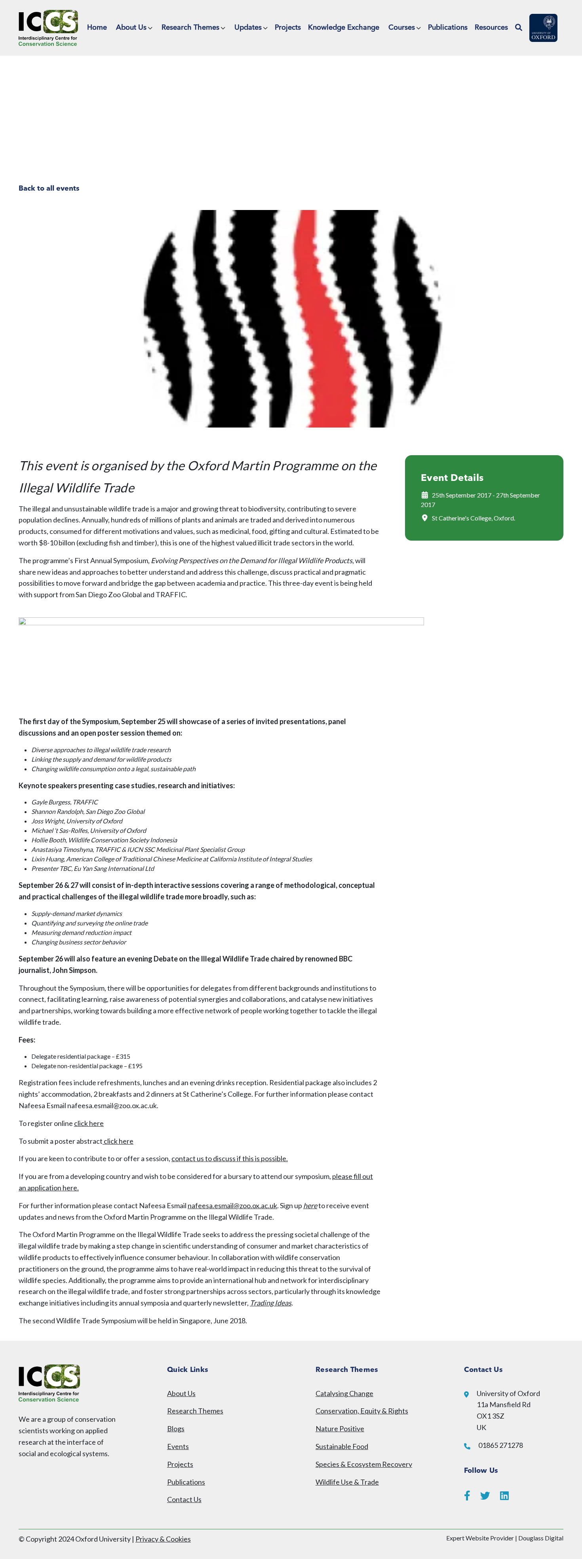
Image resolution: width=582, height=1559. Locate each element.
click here (89, 1123)
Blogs (175, 1428)
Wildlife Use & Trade (347, 1482)
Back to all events (49, 188)
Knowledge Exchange (343, 27)
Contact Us (184, 1499)
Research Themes (190, 27)
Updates (248, 27)
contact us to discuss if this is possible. (229, 1158)
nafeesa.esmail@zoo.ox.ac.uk (232, 1205)
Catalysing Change (344, 1393)
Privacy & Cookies (163, 1538)
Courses (401, 27)
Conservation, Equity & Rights (362, 1410)
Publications (448, 27)
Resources (491, 27)
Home (97, 27)
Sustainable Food (342, 1446)
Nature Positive (340, 1428)
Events (178, 1446)
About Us (131, 27)
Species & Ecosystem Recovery (364, 1464)
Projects (288, 27)
